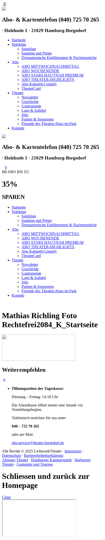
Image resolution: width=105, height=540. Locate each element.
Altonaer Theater (15, 460)
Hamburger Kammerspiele (51, 460)
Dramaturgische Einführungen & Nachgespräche (59, 58)
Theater (17, 93)
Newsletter (29, 97)
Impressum (72, 451)
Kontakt (18, 128)
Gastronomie (31, 106)
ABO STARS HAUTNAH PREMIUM (52, 75)
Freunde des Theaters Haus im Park (48, 124)
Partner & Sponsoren (37, 119)
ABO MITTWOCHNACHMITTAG (50, 66)
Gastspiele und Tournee (35, 464)
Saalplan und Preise (36, 53)
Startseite (19, 40)
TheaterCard (31, 88)
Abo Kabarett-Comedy (39, 84)
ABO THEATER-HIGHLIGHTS (47, 80)
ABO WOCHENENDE (40, 71)
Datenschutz (11, 455)
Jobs (24, 115)
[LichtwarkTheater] (4, 137)
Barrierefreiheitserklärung (43, 455)
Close (6, 497)
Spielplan (19, 44)
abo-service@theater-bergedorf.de (38, 443)
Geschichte (30, 102)
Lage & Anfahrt (33, 110)
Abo (15, 62)
